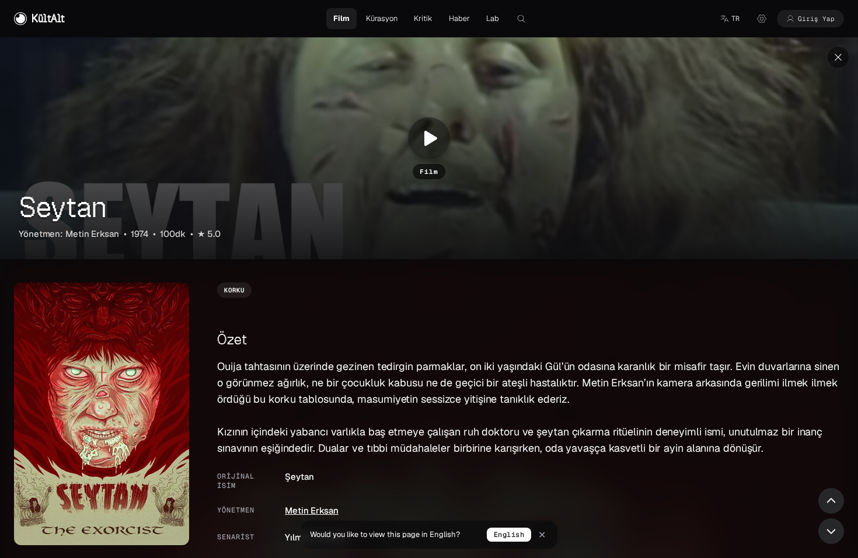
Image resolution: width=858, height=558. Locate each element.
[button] (730, 18)
